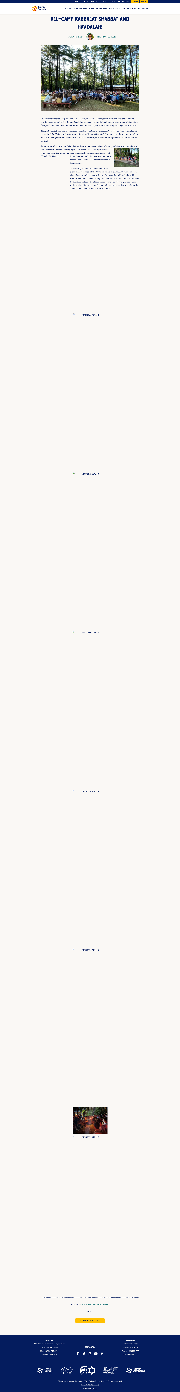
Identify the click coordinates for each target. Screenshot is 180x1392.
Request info (123, 1)
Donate (135, 1)
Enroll (144, 1)
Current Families (98, 8)
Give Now (143, 8)
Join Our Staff (117, 8)
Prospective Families (76, 8)
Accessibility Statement (90, 1385)
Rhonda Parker (106, 36)
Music (84, 1304)
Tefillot (105, 1304)
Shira (99, 1304)
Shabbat (92, 1304)
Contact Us (90, 1347)
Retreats (131, 8)
